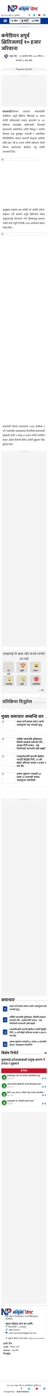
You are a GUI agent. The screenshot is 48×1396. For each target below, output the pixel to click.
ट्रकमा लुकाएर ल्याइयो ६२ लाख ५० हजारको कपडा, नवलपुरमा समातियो (27, 1043)
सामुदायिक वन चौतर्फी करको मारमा (20, 1101)
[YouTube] (39, 15)
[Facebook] (29, 15)
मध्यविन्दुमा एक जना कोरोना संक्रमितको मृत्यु (23, 1075)
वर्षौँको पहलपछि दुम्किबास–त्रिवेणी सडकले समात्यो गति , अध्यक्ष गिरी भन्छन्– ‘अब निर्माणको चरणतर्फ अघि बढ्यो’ (27, 1020)
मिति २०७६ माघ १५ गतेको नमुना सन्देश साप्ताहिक (25, 1092)
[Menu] (5, 21)
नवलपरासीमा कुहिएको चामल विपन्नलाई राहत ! (24, 1084)
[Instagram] (44, 15)
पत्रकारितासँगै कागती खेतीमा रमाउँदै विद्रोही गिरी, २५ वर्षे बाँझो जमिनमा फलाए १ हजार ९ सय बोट (28, 1033)
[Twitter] (34, 15)
